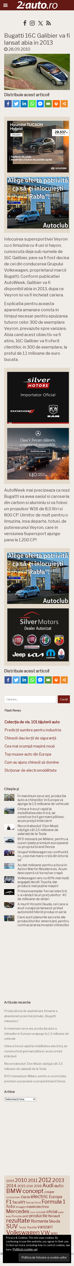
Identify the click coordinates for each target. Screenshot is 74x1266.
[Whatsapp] (32, 103)
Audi (47, 1185)
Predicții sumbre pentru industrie (33, 730)
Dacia (25, 1197)
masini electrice (38, 1207)
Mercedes (17, 1211)
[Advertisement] (37, 962)
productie (38, 1215)
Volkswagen (23, 1232)
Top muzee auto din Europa (28, 754)
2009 (10, 1181)
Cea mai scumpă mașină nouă (30, 746)
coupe (49, 1192)
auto (59, 1185)
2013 (58, 1180)
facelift (18, 1202)
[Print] (56, 103)
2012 (44, 1180)
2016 (29, 1186)
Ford (38, 1202)
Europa (55, 1196)
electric (39, 1196)
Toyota (32, 1227)
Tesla (22, 1227)
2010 (21, 1180)
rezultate (18, 1220)
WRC (54, 1233)
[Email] (48, 103)
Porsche (17, 1216)
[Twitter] (16, 103)
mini (32, 1212)
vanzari (44, 1226)
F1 (9, 1202)
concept (33, 1191)
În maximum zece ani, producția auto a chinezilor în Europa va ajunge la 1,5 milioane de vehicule (36, 1034)
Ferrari (30, 1202)
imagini (21, 1207)
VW (45, 1232)
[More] (64, 103)
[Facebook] (8, 103)
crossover (13, 1197)
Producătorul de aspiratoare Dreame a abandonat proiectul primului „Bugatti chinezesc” (31, 1016)
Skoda (54, 1221)
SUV (12, 1226)
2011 (33, 1180)
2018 (38, 1186)
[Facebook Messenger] (40, 103)
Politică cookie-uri (25, 1249)
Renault (54, 1216)
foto (10, 1206)
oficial (51, 1211)
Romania (39, 1221)
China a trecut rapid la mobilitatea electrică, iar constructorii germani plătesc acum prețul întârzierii (35, 1051)
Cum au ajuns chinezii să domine (32, 762)
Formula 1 (53, 1201)
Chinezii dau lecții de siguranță (30, 738)
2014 (11, 1185)
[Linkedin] (24, 103)
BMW (14, 1190)
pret (26, 1216)
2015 (21, 1186)
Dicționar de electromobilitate (31, 770)
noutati (40, 1212)
